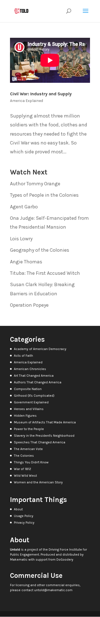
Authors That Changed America (37, 382)
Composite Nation (28, 389)
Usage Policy (23, 516)
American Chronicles (30, 369)
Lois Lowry (21, 239)
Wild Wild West (25, 476)
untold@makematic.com (53, 590)
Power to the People (29, 429)
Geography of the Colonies (39, 250)
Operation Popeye (29, 305)
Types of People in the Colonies (44, 195)
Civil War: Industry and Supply (41, 93)
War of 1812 (22, 469)
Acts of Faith (23, 356)
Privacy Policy (24, 522)
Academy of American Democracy (40, 349)
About (18, 509)
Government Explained (31, 402)
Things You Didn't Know (31, 462)
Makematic (19, 559)
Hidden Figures (25, 416)
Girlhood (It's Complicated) (34, 396)
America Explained (26, 100)
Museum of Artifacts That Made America (45, 422)
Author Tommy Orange (35, 184)
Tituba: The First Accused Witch (45, 273)
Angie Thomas (26, 262)
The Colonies (24, 456)
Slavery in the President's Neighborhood (44, 436)
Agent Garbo (24, 207)
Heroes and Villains (29, 409)
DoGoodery (64, 559)
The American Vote (28, 449)
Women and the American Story (38, 482)
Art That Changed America (34, 376)
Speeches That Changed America (39, 442)
